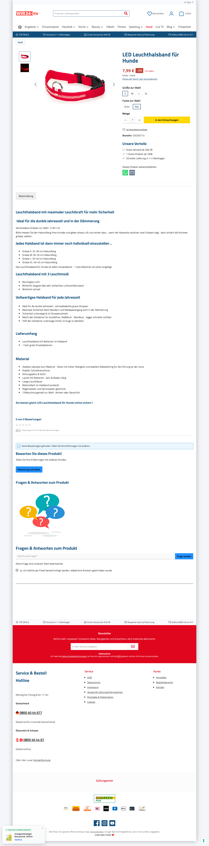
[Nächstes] (114, 84)
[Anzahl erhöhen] (139, 120)
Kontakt (160, 687)
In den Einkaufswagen (167, 120)
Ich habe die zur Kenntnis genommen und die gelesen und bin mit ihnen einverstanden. (104, 656)
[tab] (26, 196)
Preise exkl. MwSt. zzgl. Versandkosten (139, 79)
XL (146, 93)
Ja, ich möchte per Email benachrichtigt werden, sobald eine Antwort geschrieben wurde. (66, 570)
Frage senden (184, 556)
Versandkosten (97, 831)
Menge (126, 113)
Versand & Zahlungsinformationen (105, 692)
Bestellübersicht (164, 682)
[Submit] (133, 646)
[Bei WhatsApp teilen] (125, 172)
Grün (127, 106)
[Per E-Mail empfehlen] (132, 172)
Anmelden (161, 677)
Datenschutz (93, 682)
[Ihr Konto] (171, 13)
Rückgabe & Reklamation (100, 697)
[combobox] (88, 13)
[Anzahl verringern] (125, 120)
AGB (119, 656)
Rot (137, 106)
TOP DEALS (24, 34)
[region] (67, 84)
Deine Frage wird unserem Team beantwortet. (39, 563)
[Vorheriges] (36, 84)
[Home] (20, 26)
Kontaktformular (41, 760)
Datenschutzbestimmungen (74, 656)
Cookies (91, 702)
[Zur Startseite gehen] (27, 13)
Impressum (93, 687)
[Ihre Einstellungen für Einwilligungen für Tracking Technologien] (204, 841)
